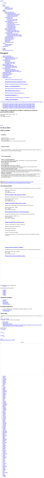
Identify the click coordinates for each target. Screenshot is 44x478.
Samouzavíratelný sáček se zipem (13, 31)
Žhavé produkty (6, 321)
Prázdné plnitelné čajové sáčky (8, 324)
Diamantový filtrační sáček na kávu (13, 14)
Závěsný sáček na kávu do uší (12, 15)
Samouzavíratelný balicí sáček (10, 29)
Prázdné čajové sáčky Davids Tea (9, 325)
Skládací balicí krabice (9, 36)
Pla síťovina (39, 324)
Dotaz (1, 125)
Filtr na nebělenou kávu (11, 27)
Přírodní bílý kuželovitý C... (11, 95)
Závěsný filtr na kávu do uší (12, 16)
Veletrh (4, 10)
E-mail (1, 332)
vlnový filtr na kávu (10, 23)
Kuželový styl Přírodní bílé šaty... (13, 86)
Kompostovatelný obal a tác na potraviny (14, 35)
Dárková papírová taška (9, 42)
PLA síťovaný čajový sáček (12, 19)
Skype (1, 338)
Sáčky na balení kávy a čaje (10, 28)
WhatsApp (2, 335)
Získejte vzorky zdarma (4, 318)
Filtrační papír (9, 18)
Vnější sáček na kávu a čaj (10, 37)
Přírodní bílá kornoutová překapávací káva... (16, 81)
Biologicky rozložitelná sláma (12, 33)
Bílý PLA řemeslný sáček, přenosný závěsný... (15, 194)
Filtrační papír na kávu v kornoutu (13, 24)
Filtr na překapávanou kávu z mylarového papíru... (17, 211)
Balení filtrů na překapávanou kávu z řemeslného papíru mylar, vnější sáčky (16, 182)
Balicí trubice (7, 41)
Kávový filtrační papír (9, 21)
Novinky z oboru (8, 45)
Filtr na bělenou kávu (11, 25)
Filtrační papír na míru (11, 26)
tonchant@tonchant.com (7, 309)
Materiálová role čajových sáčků (20, 324)
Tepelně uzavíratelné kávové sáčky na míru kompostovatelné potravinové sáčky (19, 181)
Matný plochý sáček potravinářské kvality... (15, 256)
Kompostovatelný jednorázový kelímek (14, 34)
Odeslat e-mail (3, 328)
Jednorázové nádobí (8, 32)
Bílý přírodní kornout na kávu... (12, 90)
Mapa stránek (5, 322)
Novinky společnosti (8, 7)
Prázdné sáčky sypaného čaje (31, 324)
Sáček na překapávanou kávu (10, 13)
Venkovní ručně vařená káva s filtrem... (14, 247)
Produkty (4, 11)
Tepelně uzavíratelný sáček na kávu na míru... (16, 203)
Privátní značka (5, 301)
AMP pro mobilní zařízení (7, 323)
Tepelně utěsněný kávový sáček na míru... (15, 222)
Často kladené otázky (6, 304)
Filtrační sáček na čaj (9, 17)
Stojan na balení (8, 40)
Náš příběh (7, 6)
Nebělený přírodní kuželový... (12, 99)
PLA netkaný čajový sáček (12, 20)
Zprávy (4, 43)
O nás (4, 5)
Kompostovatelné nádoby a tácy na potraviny (13, 71)
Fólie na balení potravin (7, 74)
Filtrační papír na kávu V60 (12, 22)
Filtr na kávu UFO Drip (9, 12)
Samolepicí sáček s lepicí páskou (13, 30)
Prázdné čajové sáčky (19, 325)
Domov (4, 4)
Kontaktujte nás (5, 46)
